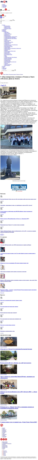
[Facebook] (4, 84)
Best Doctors (4, 436)
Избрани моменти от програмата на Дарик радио (12, 48)
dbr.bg (1, 246)
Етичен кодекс (4, 445)
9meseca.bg (2, 273)
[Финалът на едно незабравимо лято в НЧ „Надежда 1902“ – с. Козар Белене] (8, 388)
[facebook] (1, 85)
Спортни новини (7, 47)
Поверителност (5, 442)
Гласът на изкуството (8, 59)
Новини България (7, 26)
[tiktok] (1, 440)
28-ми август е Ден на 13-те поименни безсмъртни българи (16, 349)
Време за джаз (6, 41)
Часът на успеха (7, 62)
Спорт (3, 67)
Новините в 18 (6, 34)
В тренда (5, 39)
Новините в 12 (6, 43)
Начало (3, 428)
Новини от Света (7, 27)
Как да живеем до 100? (8, 54)
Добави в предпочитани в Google (19, 180)
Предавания (4, 5)
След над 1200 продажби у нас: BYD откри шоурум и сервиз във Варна (15, 244)
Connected (6, 63)
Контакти (4, 444)
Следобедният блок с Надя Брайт (10, 37)
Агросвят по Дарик (7, 40)
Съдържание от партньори (6, 443)
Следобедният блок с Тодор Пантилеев (11, 44)
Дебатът (5, 56)
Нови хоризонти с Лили (8, 46)
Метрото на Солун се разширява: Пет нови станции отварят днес (14, 263)
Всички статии (4, 446)
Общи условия (4, 441)
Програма (4, 30)
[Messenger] (2, 84)
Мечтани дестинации (8, 58)
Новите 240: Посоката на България (10, 61)
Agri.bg (4, 455)
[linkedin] (2, 85)
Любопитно (4, 29)
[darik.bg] (4, 2)
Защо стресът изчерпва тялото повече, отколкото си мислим (13, 271)
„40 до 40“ (4, 7)
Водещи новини (7, 25)
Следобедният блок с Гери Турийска (10, 38)
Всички (1, 234)
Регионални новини (7, 28)
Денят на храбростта (7, 64)
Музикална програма (7, 45)
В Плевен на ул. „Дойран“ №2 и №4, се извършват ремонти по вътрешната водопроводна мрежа (17, 407)
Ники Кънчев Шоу (7, 35)
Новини (3, 4)
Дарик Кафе (6, 32)
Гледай (3, 17)
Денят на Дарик (7, 33)
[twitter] (4, 85)
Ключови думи (4, 447)
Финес (5, 55)
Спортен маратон (7, 49)
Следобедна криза (7, 60)
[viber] (5, 85)
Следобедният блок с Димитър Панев (10, 36)
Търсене (3, 435)
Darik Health (4, 6)
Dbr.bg (4, 454)
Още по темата (6, 52)
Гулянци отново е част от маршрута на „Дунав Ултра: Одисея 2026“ (18, 422)
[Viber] (1, 84)
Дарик (4, 74)
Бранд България (7, 65)
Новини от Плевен (19, 74)
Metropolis (6, 50)
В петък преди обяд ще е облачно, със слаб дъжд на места (15, 362)
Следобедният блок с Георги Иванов (10, 57)
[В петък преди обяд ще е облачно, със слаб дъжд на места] (8, 359)
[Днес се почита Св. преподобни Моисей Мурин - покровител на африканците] (8, 373)
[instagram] (6, 440)
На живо (3, 66)
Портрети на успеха (7, 53)
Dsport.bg (5, 450)
